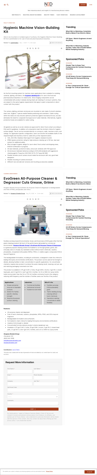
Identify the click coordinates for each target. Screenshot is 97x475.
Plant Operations (62, 14)
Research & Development (77, 14)
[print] (61, 48)
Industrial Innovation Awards (32, 14)
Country (10, 394)
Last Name (37, 368)
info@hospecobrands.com (12, 340)
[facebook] (27, 48)
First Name (11, 368)
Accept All (89, 471)
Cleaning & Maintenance (10, 173)
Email (9, 375)
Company (10, 381)
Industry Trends (49, 14)
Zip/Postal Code (12, 387)
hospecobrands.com (10, 342)
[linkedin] (30, 48)
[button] (5, 5)
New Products (16, 14)
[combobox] (33, 396)
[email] (38, 48)
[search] (8, 5)
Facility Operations (9, 22)
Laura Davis (15, 350)
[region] (48, 472)
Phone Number (38, 375)
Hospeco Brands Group (18, 193)
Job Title (37, 381)
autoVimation (14, 43)
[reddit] (35, 48)
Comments (10, 400)
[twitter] (33, 48)
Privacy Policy (49, 471)
